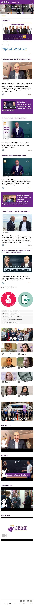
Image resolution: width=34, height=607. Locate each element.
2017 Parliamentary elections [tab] (11, 322)
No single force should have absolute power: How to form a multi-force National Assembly (16, 251)
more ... (30, 54)
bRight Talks (4, 455)
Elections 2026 (6, 20)
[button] (2, 9)
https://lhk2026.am (14, 49)
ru (18, 2)
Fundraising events (6, 485)
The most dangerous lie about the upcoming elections (16, 59)
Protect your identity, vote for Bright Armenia (14, 118)
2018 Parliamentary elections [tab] (11, 314)
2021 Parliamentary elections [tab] (11, 311)
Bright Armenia (5, 515)
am (13, 2)
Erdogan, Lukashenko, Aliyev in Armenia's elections (16, 211)
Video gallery (6, 425)
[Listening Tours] (17, 411)
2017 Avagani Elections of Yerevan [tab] (12, 319)
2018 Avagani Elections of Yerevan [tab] (12, 316)
